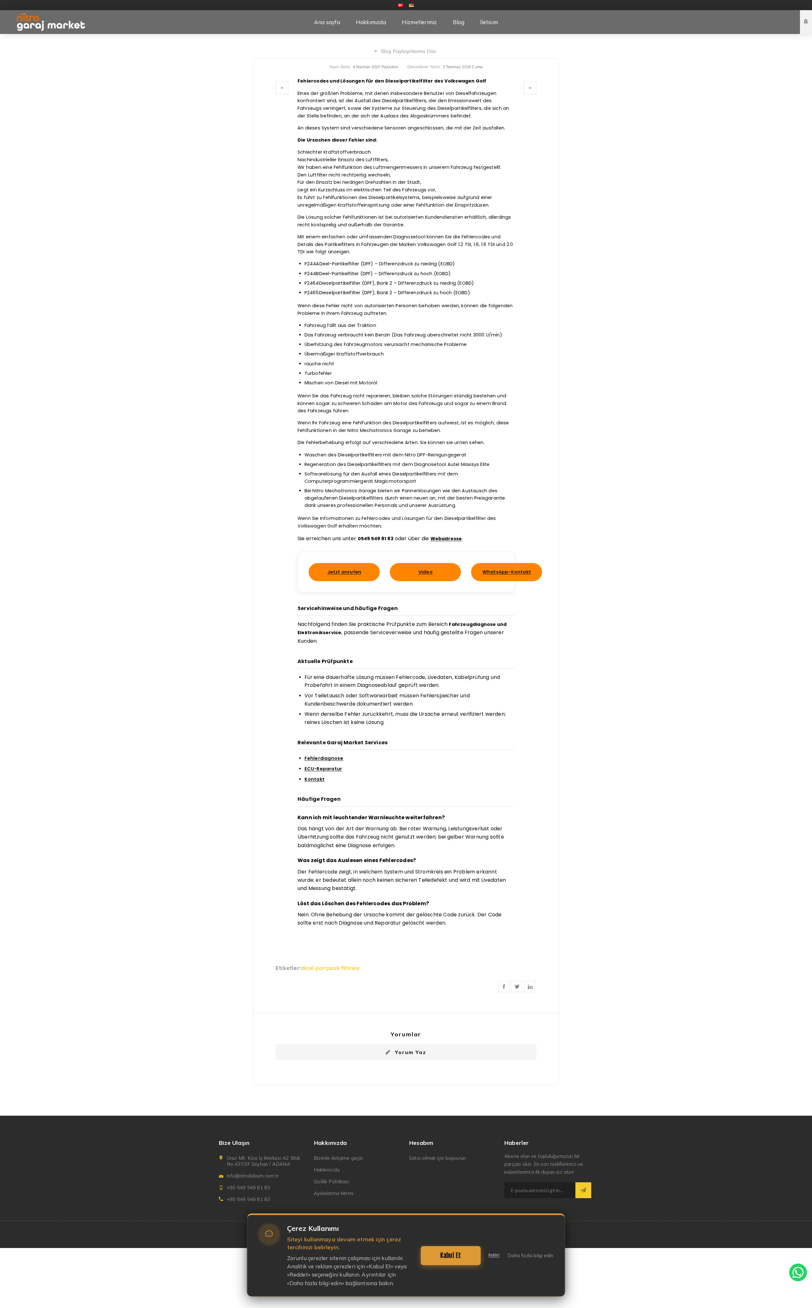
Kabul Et (450, 1255)
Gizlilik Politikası (331, 1182)
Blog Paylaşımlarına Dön (408, 51)
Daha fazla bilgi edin (530, 1255)
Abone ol (583, 1190)
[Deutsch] (411, 5)
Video (425, 572)
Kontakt (314, 779)
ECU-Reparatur (323, 769)
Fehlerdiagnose (324, 758)
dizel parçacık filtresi (330, 968)
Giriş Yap (810, 16)
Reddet (494, 1255)
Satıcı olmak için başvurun (437, 1158)
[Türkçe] (401, 5)
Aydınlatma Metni (333, 1193)
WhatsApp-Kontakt (506, 572)
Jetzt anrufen (344, 572)
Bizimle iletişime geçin (338, 1158)
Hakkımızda (327, 1170)
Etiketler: (288, 968)
